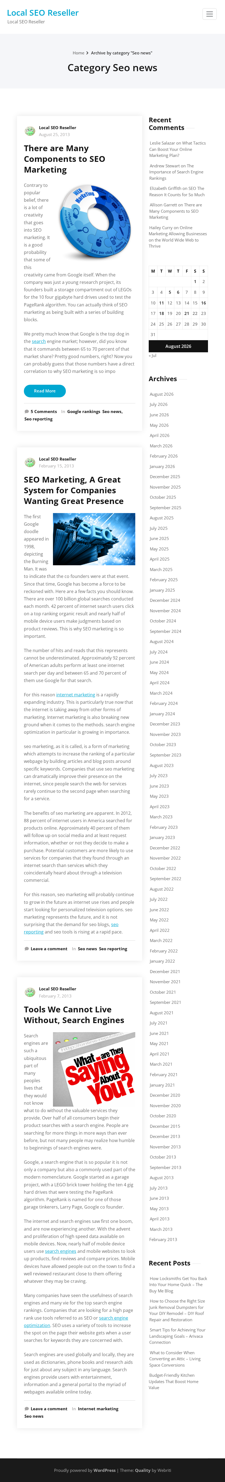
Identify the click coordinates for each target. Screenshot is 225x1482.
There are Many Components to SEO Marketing (64, 158)
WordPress (105, 1470)
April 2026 (160, 435)
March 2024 (161, 693)
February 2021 (164, 1074)
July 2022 (159, 899)
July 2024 (159, 652)
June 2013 (159, 1198)
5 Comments (44, 411)
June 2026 (159, 414)
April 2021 (160, 1054)
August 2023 (162, 765)
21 (186, 313)
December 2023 (165, 724)
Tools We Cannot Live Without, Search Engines (74, 1015)
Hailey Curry (161, 227)
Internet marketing (98, 1408)
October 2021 (163, 992)
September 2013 (165, 1167)
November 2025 (165, 487)
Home (79, 53)
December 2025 (165, 476)
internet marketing (75, 695)
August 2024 (162, 641)
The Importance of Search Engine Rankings (176, 172)
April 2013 (160, 1218)
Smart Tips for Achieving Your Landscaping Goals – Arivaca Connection (177, 1336)
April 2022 (160, 930)
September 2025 (165, 507)
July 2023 (159, 775)
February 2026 (164, 456)
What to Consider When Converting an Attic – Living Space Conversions (175, 1359)
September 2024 (165, 631)
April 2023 (160, 806)
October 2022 (163, 868)
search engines (60, 1251)
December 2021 (165, 971)
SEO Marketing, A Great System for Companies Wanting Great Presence (74, 490)
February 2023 (164, 827)
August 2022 (162, 889)
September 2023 (165, 755)
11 (161, 303)
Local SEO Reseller (43, 12)
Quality (143, 1470)
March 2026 (161, 445)
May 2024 (159, 672)
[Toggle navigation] (210, 14)
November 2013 (165, 1146)
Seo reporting (38, 419)
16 (203, 303)
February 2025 (164, 579)
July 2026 (159, 404)
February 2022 (164, 951)
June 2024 (159, 662)
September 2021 (165, 1002)
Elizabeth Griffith (165, 188)
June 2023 (159, 786)
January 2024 (162, 713)
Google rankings (83, 411)
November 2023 (165, 734)
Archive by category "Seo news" (121, 53)
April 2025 (160, 559)
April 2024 (160, 682)
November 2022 (165, 858)
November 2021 (165, 981)
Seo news (111, 411)
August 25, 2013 (54, 134)
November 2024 (165, 610)
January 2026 (162, 466)
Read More (45, 391)
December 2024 (165, 600)
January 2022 (162, 961)
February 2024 (164, 703)
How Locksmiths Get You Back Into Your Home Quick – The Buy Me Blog (178, 1284)
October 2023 (163, 744)
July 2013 (159, 1188)
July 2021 (159, 1023)
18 (161, 313)
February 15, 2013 (56, 466)
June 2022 (159, 909)
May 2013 (159, 1208)
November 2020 (165, 1105)
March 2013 (161, 1229)
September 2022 (165, 878)
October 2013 (163, 1157)
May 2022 (159, 920)
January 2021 (162, 1085)
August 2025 (162, 517)
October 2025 (163, 497)
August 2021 (162, 1012)
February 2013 (163, 1239)
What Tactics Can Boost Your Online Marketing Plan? (177, 149)
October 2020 (163, 1115)
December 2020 (165, 1095)
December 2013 (165, 1136)
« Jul (152, 355)
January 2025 (162, 590)
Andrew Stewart (165, 165)
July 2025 (159, 528)
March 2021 (161, 1064)
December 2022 (165, 848)
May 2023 (159, 796)
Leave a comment (49, 948)
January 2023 (162, 837)
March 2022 (161, 940)
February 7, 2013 (55, 996)
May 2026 (159, 425)
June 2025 (159, 538)
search (39, 341)
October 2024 (163, 621)
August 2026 (162, 394)
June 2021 (159, 1033)
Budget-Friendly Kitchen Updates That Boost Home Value (173, 1381)
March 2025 (161, 569)
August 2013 (162, 1177)
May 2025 (159, 549)
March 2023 (161, 816)
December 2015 (165, 1126)
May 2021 (159, 1043)
